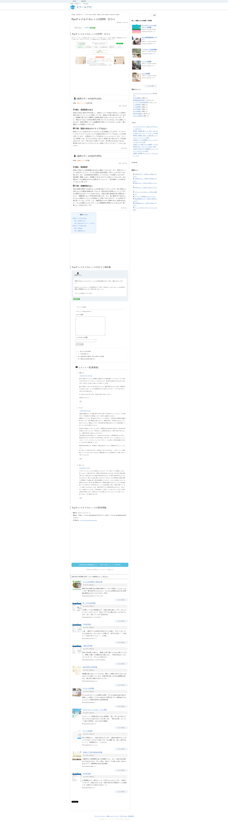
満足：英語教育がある (80, 221)
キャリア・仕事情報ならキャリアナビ (145, 196)
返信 (81, 401)
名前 (101, 337)
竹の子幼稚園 (136, 98)
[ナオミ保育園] (77, 738)
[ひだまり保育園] (77, 696)
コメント (101, 315)
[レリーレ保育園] (136, 68)
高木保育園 (87, 774)
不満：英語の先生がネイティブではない (84, 223)
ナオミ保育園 (87, 731)
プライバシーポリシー (100, 816)
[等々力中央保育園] (77, 611)
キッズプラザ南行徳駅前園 (140, 102)
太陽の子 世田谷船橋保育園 (92, 752)
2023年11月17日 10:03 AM (86, 375)
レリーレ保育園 (146, 61)
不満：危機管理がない (80, 230)
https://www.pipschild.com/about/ (89, 520)
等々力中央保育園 (89, 603)
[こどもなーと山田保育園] (136, 56)
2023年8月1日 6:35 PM (85, 468)
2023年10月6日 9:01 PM (85, 410)
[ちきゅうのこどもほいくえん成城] (77, 717)
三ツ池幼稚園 (136, 104)
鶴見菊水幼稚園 (137, 113)
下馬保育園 (87, 624)
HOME (74, 1)
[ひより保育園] (136, 80)
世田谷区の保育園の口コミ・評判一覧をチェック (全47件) (100, 565)
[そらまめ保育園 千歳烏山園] (77, 589)
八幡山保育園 (87, 646)
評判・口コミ (78, 27)
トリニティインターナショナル (141, 93)
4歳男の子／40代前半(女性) (79, 218)
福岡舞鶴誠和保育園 (138, 100)
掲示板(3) (90, 27)
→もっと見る (151, 86)
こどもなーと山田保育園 (149, 49)
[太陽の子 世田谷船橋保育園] (77, 760)
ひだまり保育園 (88, 688)
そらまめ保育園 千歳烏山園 (92, 582)
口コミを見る (121, 600)
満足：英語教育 (78, 228)
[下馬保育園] (77, 632)
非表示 (85, 214)
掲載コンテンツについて (113, 816)
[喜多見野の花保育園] (77, 675)
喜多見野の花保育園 (90, 667)
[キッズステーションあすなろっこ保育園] (136, 32)
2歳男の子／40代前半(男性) (79, 225)
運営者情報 (131, 816)
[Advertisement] (100, 80)
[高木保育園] (77, 781)
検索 (154, 15)
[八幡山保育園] (77, 653)
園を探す (83, 1)
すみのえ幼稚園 (137, 116)
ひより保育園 (146, 73)
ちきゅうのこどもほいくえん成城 (95, 710)
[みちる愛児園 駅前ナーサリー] (136, 44)
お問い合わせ (123, 816)
